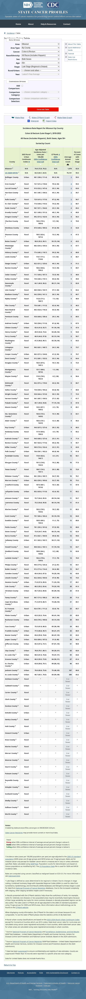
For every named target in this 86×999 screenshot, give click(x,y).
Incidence (10, 33)
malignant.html (14, 876)
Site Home (11, 973)
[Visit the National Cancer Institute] (33, 4)
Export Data (51, 121)
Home (18, 24)
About (31, 24)
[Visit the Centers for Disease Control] (53, 4)
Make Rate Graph (64, 117)
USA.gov (47, 986)
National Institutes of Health (55, 983)
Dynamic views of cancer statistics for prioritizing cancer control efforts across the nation (43, 16)
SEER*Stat (34, 864)
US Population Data (46, 866)
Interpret (35, 121)
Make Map (19, 117)
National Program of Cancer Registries (30, 888)
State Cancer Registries (14, 833)
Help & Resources (48, 24)
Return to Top (10, 965)
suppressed (22, 951)
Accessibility (31, 973)
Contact (66, 24)
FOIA (41, 973)
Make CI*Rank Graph (41, 117)
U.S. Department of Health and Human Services (24, 983)
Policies (21, 973)
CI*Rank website (22, 907)
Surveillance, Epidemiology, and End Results (62, 932)
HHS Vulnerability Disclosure (57, 973)
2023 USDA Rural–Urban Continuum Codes (63, 920)
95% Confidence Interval (55, 159)
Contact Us (75, 973)
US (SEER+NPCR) (11, 173)
